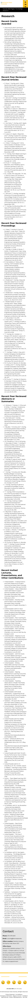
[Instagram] (19, 982)
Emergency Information (6, 995)
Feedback (25, 995)
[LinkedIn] (14, 982)
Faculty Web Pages (8, 9)
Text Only (24, 997)
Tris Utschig (18, 9)
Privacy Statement (10, 994)
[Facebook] (3, 982)
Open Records (4, 997)
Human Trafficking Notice (15, 997)
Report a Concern (17, 995)
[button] (25, 4)
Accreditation (19, 994)
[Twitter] (8, 982)
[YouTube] (25, 982)
